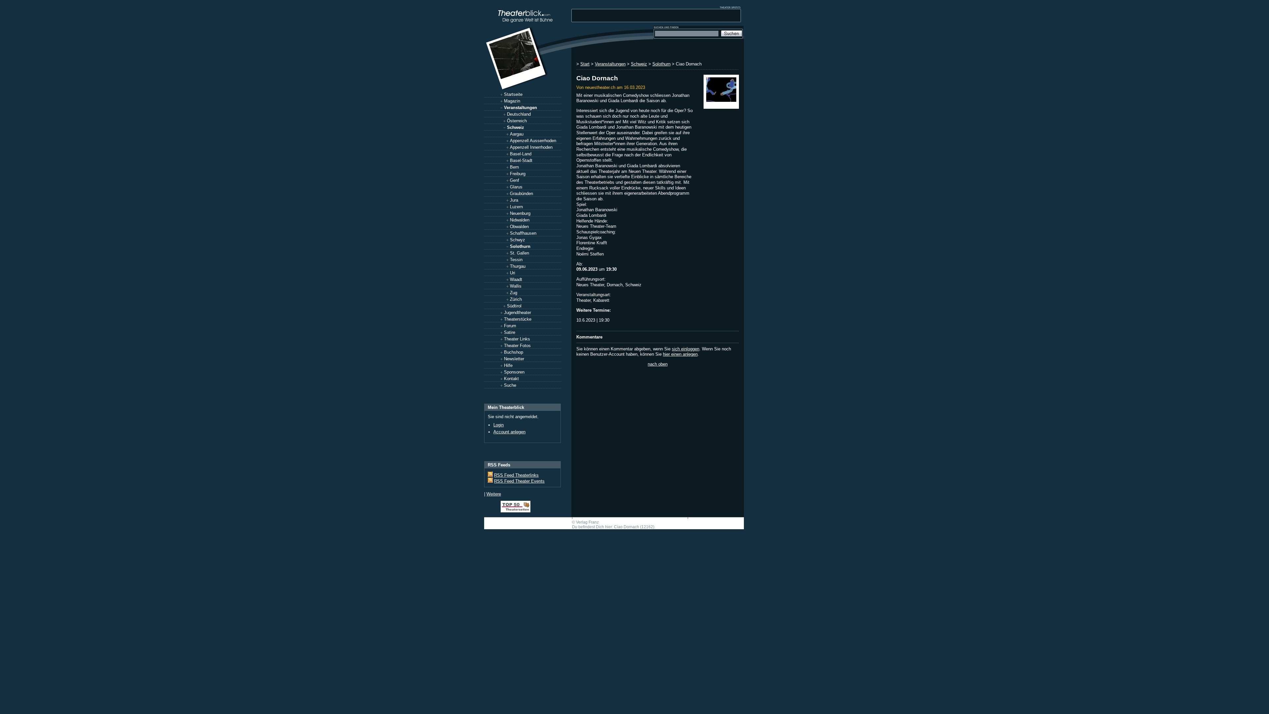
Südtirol (514, 305)
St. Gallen (519, 253)
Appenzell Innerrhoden (531, 147)
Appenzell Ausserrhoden (533, 140)
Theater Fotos (517, 345)
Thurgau (517, 266)
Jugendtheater (517, 312)
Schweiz (515, 127)
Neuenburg (520, 213)
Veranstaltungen (520, 107)
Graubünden (521, 193)
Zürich (516, 299)
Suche (510, 385)
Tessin (516, 259)
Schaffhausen (523, 233)
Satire (509, 332)
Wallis (515, 286)
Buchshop (513, 352)
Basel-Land (520, 153)
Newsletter (514, 358)
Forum (510, 325)
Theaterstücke (517, 319)
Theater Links (517, 339)
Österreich (517, 120)
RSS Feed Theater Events (519, 481)
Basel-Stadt (521, 160)
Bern (514, 167)
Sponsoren (514, 372)
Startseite (513, 94)
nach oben (658, 364)
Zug (513, 292)
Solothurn (520, 246)
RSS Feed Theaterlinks (516, 475)
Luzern (516, 206)
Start (585, 63)
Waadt (516, 279)
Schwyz (517, 239)
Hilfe (508, 365)
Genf (514, 180)
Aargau (516, 134)
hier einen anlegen (680, 354)
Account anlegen (509, 431)
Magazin (512, 101)
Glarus (516, 186)
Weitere (493, 494)
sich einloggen (685, 348)
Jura (514, 200)
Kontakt (511, 378)
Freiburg (517, 173)
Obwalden (519, 226)
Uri (512, 272)
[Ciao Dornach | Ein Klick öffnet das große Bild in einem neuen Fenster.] (721, 92)
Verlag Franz (587, 522)
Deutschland (519, 114)
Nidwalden (519, 220)
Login (498, 424)
